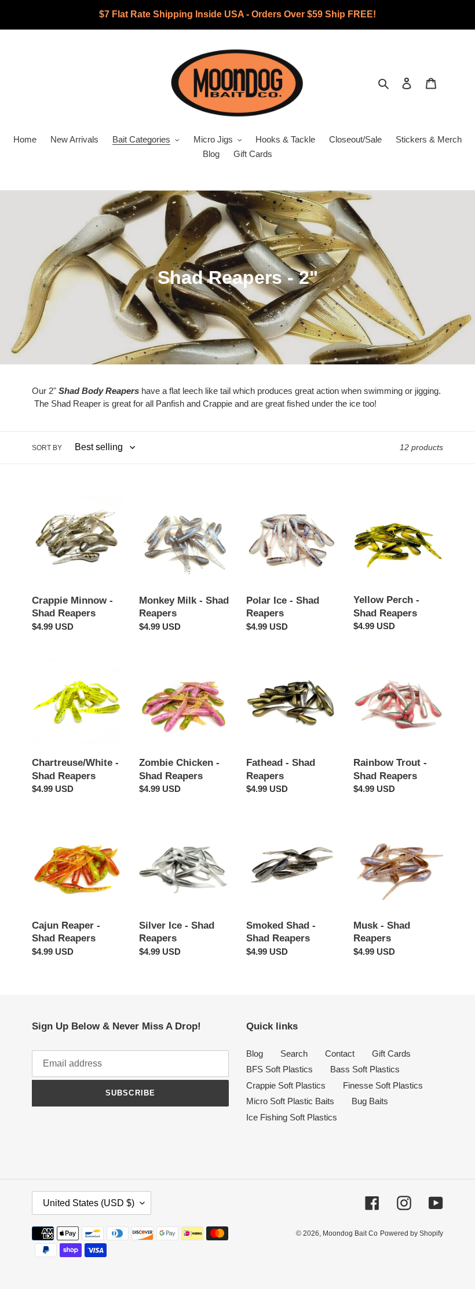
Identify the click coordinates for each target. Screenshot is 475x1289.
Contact (340, 1053)
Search (294, 1053)
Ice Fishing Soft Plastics (291, 1117)
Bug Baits (370, 1101)
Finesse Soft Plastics (383, 1085)
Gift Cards (391, 1053)
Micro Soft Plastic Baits (290, 1101)
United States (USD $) (88, 1203)
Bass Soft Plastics (365, 1069)
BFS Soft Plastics (279, 1069)
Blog (254, 1053)
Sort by (47, 448)
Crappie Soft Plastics (286, 1085)
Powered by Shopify (411, 1233)
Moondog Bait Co (350, 1233)
